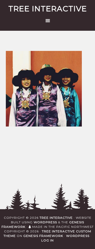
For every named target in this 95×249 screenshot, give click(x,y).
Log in (47, 240)
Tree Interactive (47, 8)
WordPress (45, 222)
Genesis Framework (43, 236)
